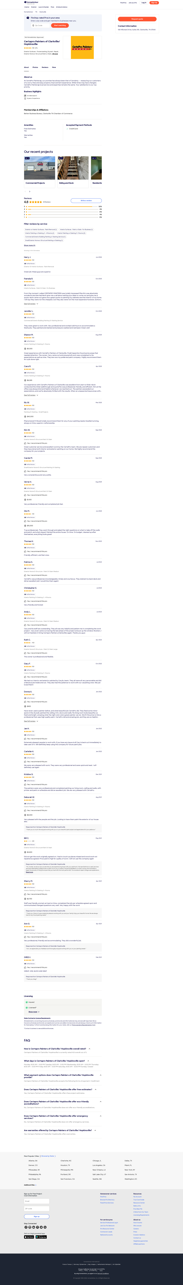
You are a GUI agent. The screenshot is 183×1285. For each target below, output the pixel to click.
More (52, 7)
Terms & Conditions (103, 1273)
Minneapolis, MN (67, 1170)
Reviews (45, 67)
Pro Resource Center (107, 1229)
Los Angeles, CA (99, 1165)
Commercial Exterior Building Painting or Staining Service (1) (45, 237)
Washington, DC (131, 1179)
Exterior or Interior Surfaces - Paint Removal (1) (41, 229)
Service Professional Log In (109, 1223)
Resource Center (139, 1203)
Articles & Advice (61, 7)
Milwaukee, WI (34, 1170)
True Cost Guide (138, 1200)
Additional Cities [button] (29, 1185)
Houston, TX (65, 1165)
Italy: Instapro (92, 1264)
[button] (39, 172)
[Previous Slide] (25, 191)
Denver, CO (33, 1165)
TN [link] (36, 12)
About (26, 67)
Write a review (86, 201)
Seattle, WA (97, 1179)
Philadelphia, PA (35, 1174)
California (86, 1269)
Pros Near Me (137, 1209)
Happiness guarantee (140, 1241)
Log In (144, 3)
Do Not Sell (93, 1269)
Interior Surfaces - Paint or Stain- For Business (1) (76, 229)
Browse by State (47, 1156)
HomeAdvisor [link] (28, 12)
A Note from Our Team (140, 1212)
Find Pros (103, 1197)
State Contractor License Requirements (37, 1018)
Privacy (80, 1269)
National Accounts (106, 1235)
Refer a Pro (137, 1206)
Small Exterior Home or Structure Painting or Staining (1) (44, 240)
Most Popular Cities (31, 1156)
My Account (137, 1197)
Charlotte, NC (66, 1161)
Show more (33, 1012)
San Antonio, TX (131, 1174)
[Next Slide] (30, 191)
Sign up (37, 1217)
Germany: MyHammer (80, 1264)
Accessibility (101, 1269)
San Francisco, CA (68, 1179)
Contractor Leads (106, 1232)
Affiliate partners (139, 1244)
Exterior (34, 7)
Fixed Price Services (107, 1203)
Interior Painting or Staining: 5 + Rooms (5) (71, 233)
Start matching (60, 25)
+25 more (55, 54)
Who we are (137, 1226)
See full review (29, 304)
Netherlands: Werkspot (104, 1264)
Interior (26, 7)
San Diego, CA (34, 1179)
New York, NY (130, 1170)
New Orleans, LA (99, 1170)
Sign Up (154, 3)
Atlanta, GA (33, 1161)
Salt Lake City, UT (99, 1174)
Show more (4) (29, 245)
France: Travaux (67, 1264)
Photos (35, 67)
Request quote (137, 19)
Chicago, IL (97, 1161)
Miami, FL (128, 1165)
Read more (29, 872)
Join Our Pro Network (107, 1226)
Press (135, 1232)
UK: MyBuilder (117, 1264)
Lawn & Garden (44, 7)
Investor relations (139, 1235)
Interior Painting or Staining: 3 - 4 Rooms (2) (39, 233)
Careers (136, 1229)
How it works (137, 1223)
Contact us (137, 1238)
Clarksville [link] (42, 12)
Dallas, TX (128, 1161)
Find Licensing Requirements (81, 1025)
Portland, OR (66, 1174)
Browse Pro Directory (107, 1200)
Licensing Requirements (141, 1215)
